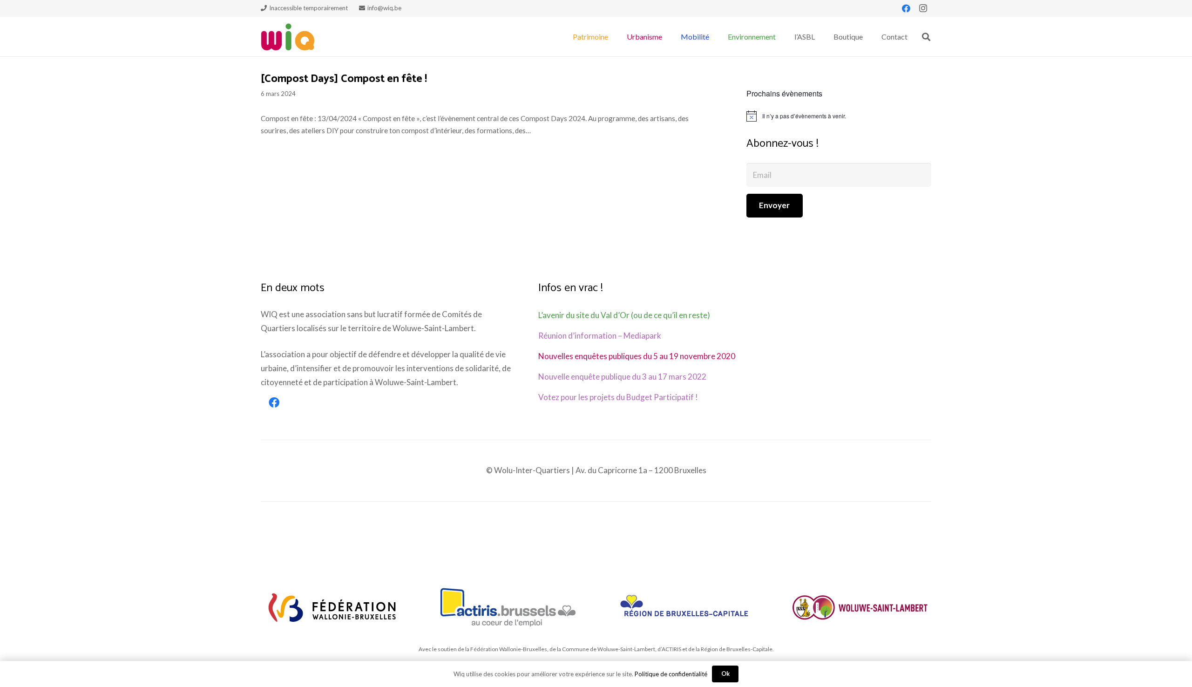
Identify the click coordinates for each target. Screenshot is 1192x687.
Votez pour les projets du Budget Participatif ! (618, 397)
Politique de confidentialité (671, 674)
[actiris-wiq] (508, 607)
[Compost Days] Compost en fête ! (344, 79)
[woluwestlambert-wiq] (859, 607)
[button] (612, 36)
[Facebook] (906, 8)
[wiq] (288, 37)
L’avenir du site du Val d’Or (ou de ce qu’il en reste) (624, 315)
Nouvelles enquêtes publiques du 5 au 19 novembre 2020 (636, 356)
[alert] (838, 116)
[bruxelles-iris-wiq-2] (684, 607)
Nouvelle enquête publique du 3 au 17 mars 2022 (622, 376)
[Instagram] (922, 8)
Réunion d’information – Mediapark (599, 335)
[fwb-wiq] (332, 607)
